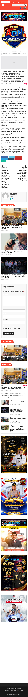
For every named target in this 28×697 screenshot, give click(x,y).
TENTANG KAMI (9, 690)
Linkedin (5, 159)
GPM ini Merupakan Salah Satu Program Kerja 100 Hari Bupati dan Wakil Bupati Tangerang (22, 174)
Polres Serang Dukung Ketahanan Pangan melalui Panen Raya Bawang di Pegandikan (18, 420)
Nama (5, 308)
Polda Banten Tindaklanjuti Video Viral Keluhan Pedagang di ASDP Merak (12, 227)
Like (25, 83)
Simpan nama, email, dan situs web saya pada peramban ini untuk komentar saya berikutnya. (13, 328)
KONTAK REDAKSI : (18, 690)
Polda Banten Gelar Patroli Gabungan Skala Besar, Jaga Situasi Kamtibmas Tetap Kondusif (13, 276)
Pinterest (18, 159)
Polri (2, 385)
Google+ (19, 157)
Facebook (5, 157)
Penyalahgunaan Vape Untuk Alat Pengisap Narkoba (12, 251)
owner (4, 83)
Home (2, 51)
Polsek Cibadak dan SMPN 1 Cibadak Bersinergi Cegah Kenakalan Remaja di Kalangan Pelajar (17, 428)
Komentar (5, 294)
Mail (4, 161)
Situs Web (5, 319)
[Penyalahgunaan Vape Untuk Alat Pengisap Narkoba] (14, 241)
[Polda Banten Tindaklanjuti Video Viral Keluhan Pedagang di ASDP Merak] (14, 216)
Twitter (12, 157)
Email (4, 313)
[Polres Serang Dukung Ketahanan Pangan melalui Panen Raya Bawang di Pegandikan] (5, 419)
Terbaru (6, 51)
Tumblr (12, 159)
